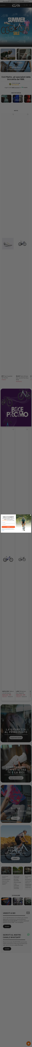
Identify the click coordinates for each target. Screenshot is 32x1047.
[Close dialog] (30, 515)
